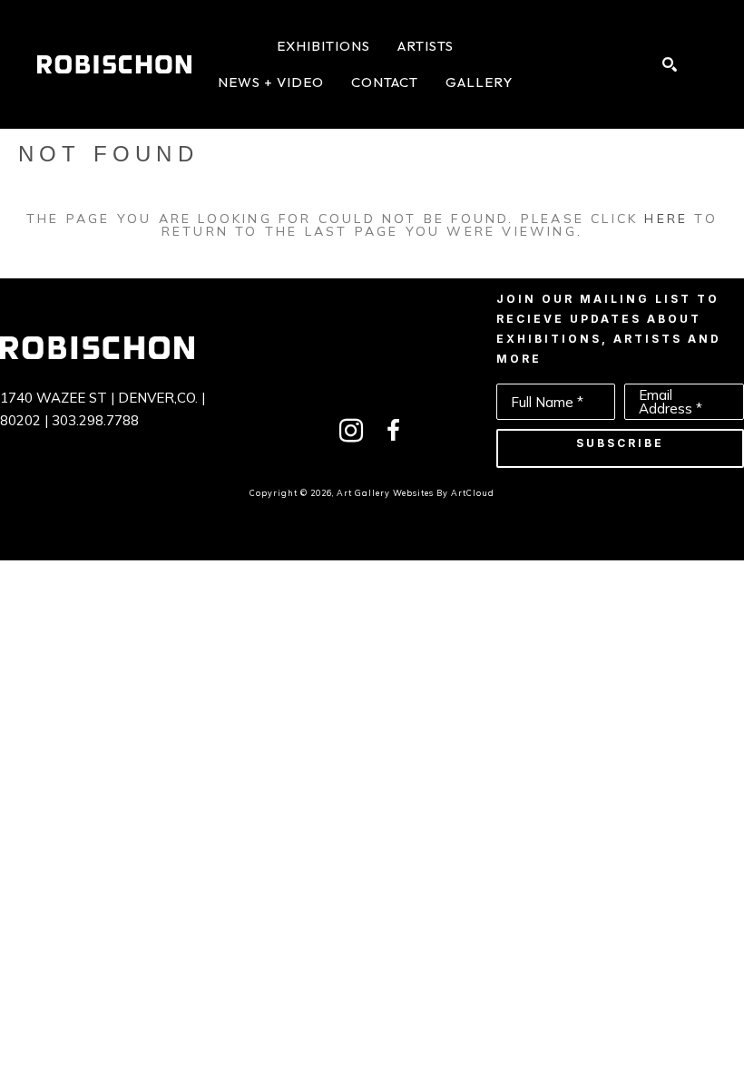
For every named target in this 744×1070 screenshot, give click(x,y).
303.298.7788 (95, 420)
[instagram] (351, 431)
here (666, 218)
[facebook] (393, 431)
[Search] (669, 64)
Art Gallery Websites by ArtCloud (415, 493)
